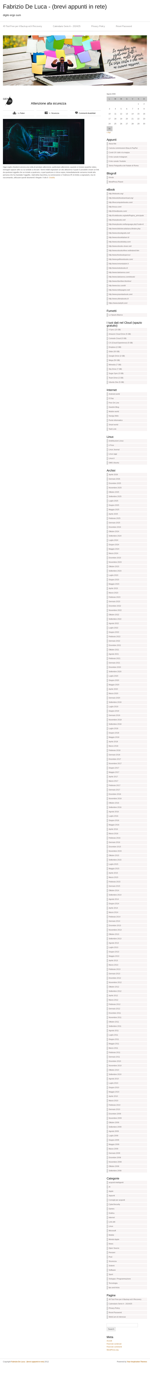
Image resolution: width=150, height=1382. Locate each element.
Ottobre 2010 (114, 1070)
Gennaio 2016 (114, 842)
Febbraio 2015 (114, 882)
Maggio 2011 (114, 1044)
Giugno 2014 (114, 904)
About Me (112, 144)
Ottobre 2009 (114, 1123)
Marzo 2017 (113, 781)
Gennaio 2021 (114, 663)
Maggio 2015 (114, 869)
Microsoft (112, 1231)
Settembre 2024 (115, 536)
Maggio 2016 (114, 825)
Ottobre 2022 (114, 615)
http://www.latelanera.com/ (119, 272)
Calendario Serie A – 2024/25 (66, 26)
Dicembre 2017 (115, 759)
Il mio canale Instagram (118, 157)
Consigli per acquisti (117, 1200)
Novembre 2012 (115, 982)
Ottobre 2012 (114, 987)
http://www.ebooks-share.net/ (120, 246)
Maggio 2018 (114, 737)
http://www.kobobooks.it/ (118, 268)
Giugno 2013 (114, 952)
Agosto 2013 (114, 943)
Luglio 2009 (113, 1136)
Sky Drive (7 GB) (115, 369)
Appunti (112, 1196)
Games (111, 1209)
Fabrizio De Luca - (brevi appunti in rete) (55, 6)
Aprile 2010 (113, 1096)
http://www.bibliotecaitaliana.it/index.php (124, 229)
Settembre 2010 (115, 1074)
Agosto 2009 (114, 1131)
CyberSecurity (114, 1204)
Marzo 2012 (113, 1000)
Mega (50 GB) (114, 360)
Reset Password (124, 26)
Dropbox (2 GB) (115, 347)
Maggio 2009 (114, 1144)
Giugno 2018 (114, 733)
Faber (22, 113)
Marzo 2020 (113, 693)
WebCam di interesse (117, 1317)
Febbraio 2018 (114, 750)
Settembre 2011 (115, 1026)
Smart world (113, 425)
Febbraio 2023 (114, 597)
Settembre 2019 (115, 702)
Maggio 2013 (114, 956)
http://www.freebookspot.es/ (119, 255)
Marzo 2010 (113, 1101)
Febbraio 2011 (114, 1052)
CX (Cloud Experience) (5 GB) (121, 343)
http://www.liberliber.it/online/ (120, 281)
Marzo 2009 (113, 1149)
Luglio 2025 (113, 501)
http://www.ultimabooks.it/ (119, 299)
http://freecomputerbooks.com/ (121, 202)
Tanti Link (112, 429)
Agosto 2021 (114, 654)
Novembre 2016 (115, 799)
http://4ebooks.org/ (116, 194)
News (111, 1244)
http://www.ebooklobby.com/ (120, 242)
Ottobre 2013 (114, 934)
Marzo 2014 (113, 912)
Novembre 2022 (115, 610)
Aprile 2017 (113, 777)
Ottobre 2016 (114, 803)
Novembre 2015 (115, 851)
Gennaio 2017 (114, 790)
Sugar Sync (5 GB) (116, 373)
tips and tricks (114, 1288)
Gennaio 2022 (114, 641)
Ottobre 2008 (114, 1166)
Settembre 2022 (115, 619)
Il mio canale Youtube (117, 161)
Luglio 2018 (113, 728)
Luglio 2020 (113, 676)
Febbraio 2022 (114, 637)
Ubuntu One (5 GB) (116, 382)
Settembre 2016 (115, 807)
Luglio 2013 (113, 947)
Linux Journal (114, 450)
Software (112, 1270)
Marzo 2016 (113, 834)
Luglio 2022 (113, 628)
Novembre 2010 (115, 1066)
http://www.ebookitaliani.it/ (119, 237)
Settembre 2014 (115, 895)
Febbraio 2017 (114, 785)
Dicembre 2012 (115, 978)
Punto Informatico (116, 420)
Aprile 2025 (113, 514)
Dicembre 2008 (115, 1158)
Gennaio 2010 (114, 1109)
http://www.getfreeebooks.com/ (121, 259)
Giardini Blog (114, 407)
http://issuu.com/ (115, 207)
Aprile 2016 (113, 829)
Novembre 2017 (115, 764)
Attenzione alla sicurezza (48, 103)
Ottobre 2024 (114, 531)
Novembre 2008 (115, 1162)
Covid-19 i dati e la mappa (119, 152)
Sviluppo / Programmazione (120, 1279)
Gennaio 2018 (114, 755)
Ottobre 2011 (114, 1022)
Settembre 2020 (115, 672)
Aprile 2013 (113, 961)
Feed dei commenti (114, 1347)
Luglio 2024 (113, 540)
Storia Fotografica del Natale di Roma (124, 166)
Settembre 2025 (115, 496)
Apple (111, 1191)
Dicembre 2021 (115, 645)
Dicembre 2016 (115, 794)
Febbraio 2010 (114, 1105)
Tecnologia (113, 1283)
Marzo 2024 (113, 553)
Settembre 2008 (115, 1171)
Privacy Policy (98, 26)
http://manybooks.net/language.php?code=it (126, 224)
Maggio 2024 (114, 549)
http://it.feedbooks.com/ (118, 211)
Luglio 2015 (113, 864)
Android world (114, 394)
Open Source (114, 1248)
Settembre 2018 (115, 724)
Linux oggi (113, 454)
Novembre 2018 (115, 720)
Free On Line (114, 403)
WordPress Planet (116, 182)
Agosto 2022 (114, 623)
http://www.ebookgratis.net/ (119, 233)
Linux (111, 1226)
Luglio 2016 (113, 816)
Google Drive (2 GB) (117, 356)
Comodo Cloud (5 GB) (117, 338)
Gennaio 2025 (114, 523)
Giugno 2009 (114, 1140)
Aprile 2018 (113, 742)
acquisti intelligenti (116, 1182)
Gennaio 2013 (114, 974)
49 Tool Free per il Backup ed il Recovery (22, 26)
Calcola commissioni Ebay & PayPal (123, 148)
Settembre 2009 (115, 1127)
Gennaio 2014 (114, 921)
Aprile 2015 (113, 873)
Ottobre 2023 (114, 566)
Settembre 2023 (115, 571)
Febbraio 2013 (114, 969)
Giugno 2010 (114, 1087)
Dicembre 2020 (115, 667)
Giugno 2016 (114, 820)
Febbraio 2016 (114, 838)
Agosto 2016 (114, 812)
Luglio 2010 (113, 1083)
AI (109, 1187)
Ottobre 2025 (114, 492)
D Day (111, 398)
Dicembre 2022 (115, 606)
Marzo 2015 (113, 877)
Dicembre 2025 (115, 483)
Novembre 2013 (115, 930)
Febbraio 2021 (114, 658)
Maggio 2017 (114, 772)
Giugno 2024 (114, 545)
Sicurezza (55, 113)
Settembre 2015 (115, 860)
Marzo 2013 (113, 965)
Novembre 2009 (115, 1118)
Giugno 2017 (114, 768)
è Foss (111, 445)
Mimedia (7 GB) (115, 365)
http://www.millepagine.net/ (119, 290)
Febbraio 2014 (114, 917)
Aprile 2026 (113, 475)
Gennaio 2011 (114, 1057)
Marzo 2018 (113, 746)
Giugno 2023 (114, 580)
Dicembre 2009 (115, 1114)
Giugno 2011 (114, 1039)
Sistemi (112, 1266)
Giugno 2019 (114, 711)
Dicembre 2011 (115, 1013)
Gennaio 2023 (114, 602)
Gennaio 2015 (114, 886)
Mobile (111, 1235)
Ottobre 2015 (114, 855)
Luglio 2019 (113, 707)
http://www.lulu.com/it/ (117, 286)
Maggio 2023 (114, 584)
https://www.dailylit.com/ (118, 303)
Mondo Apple (114, 1239)
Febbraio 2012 (114, 1004)
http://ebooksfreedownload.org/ (121, 198)
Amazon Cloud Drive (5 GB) (120, 334)
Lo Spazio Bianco (116, 315)
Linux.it (111, 458)
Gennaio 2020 (114, 698)
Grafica (111, 1213)
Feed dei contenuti (114, 1344)
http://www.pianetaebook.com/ (120, 294)
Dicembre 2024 (115, 527)
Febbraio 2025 (114, 518)
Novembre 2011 (115, 1017)
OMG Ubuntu (114, 463)
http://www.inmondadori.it (119, 264)
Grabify (52, 178)
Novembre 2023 (115, 562)
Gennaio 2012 (114, 1009)
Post (110, 1257)
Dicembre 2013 (115, 925)
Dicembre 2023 (115, 558)
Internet (112, 1218)
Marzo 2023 (113, 593)
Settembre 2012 (115, 991)
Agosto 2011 (114, 1031)
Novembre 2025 (115, 488)
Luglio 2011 (113, 1035)
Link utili (112, 1222)
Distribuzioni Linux (116, 441)
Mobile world (114, 412)
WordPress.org (113, 1350)
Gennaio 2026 (114, 479)
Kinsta (111, 177)
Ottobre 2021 (114, 650)
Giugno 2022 (114, 632)
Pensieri (112, 1253)
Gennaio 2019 (114, 715)
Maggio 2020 (114, 685)
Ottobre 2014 (114, 890)
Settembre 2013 (115, 939)
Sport (111, 1274)
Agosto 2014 (114, 899)
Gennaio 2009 (114, 1153)
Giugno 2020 (114, 680)
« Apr (109, 132)
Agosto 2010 (114, 1079)
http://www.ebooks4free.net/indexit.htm (124, 251)
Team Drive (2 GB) (116, 378)
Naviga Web (114, 416)
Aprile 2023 (113, 588)
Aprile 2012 (113, 996)
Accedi (109, 1341)
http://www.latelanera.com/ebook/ (122, 277)
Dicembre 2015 (115, 847)
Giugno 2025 (114, 505)
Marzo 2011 (113, 1048)
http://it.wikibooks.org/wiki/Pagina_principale (126, 216)
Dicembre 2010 (115, 1061)
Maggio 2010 (114, 1092)
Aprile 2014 (113, 908)
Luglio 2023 (113, 575)
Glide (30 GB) (114, 352)
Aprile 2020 (113, 689)
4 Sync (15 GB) (115, 330)
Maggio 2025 (114, 510)
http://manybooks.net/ (117, 220)
